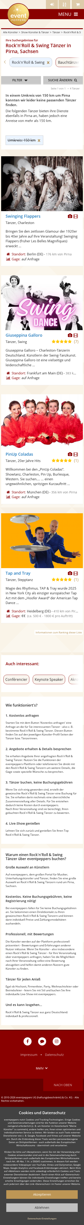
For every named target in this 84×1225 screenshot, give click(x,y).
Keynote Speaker (49, 679)
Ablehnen (42, 1207)
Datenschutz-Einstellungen (42, 1218)
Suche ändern (60, 80)
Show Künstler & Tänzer (35, 32)
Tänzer (56, 32)
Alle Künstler (10, 32)
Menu (64, 14)
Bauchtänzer (68, 62)
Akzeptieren (42, 1194)
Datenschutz (54, 1054)
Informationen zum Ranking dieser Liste (59, 632)
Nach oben (63, 1085)
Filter (17, 80)
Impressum (28, 1054)
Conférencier (16, 679)
